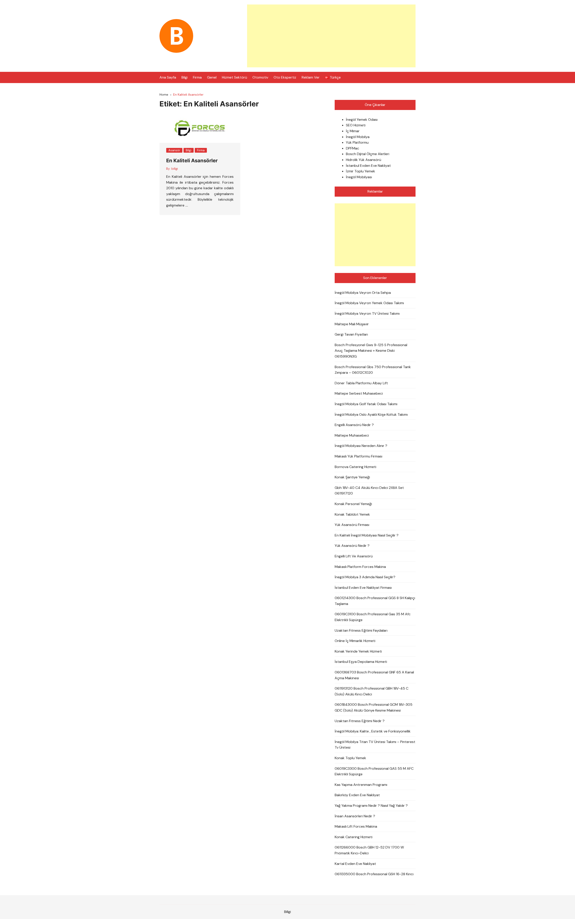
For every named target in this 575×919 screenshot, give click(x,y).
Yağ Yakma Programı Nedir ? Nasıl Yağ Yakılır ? (371, 805)
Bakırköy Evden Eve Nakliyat (357, 795)
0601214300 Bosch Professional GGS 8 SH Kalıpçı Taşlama (375, 601)
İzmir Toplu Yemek (360, 171)
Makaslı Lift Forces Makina (356, 826)
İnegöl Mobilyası (359, 177)
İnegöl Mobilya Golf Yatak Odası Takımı (366, 404)
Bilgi (184, 77)
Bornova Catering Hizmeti (355, 466)
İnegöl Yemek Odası (362, 119)
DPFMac (352, 148)
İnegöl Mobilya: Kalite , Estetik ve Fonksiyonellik (373, 731)
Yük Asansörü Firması (352, 524)
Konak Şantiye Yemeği (352, 477)
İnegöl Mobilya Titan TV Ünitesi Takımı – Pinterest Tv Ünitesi (375, 744)
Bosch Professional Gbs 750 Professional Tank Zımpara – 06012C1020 (373, 370)
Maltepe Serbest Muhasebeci (359, 393)
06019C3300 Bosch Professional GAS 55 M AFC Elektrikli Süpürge (374, 771)
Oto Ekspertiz (285, 77)
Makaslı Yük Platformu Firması (358, 456)
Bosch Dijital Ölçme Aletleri (367, 154)
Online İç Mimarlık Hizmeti (355, 640)
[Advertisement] (331, 35)
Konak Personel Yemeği (353, 503)
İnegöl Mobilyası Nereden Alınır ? (361, 445)
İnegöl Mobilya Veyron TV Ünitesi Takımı (367, 313)
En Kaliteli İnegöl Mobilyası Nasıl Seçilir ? (366, 535)
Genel (212, 77)
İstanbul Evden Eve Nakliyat (368, 165)
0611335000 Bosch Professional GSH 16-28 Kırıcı (374, 874)
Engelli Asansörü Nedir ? (354, 424)
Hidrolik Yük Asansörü (363, 159)
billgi (174, 169)
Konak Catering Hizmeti (353, 837)
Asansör (174, 150)
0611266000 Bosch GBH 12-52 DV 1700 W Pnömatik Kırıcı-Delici (369, 850)
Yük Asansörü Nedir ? (352, 545)
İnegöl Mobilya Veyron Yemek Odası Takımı (369, 303)
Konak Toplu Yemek (350, 758)
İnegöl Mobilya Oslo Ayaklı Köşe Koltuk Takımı (371, 414)
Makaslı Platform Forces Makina (360, 566)
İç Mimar (353, 131)
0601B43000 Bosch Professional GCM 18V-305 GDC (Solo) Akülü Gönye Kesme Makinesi (373, 707)
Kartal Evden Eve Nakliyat (355, 863)
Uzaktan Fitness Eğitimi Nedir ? (360, 721)
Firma (197, 77)
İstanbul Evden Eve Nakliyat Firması (363, 587)
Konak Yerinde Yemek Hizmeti (358, 651)
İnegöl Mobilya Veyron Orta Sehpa (363, 292)
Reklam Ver (311, 77)
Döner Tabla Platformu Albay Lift (361, 383)
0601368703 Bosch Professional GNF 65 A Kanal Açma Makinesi (374, 675)
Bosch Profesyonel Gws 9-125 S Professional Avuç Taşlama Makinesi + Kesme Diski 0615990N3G (371, 351)
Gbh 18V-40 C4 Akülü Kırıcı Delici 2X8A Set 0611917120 (369, 490)
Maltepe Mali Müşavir (352, 324)
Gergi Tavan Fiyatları (351, 334)
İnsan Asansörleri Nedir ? (355, 816)
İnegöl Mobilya (357, 136)
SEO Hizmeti (355, 125)
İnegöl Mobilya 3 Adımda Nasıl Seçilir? (365, 577)
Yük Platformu (357, 142)
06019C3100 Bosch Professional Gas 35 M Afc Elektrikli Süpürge (373, 617)
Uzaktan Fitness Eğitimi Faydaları (361, 630)
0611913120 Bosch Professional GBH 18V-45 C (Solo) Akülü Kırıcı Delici (371, 691)
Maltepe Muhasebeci (352, 435)
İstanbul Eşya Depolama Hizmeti (361, 661)
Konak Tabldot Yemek (352, 514)
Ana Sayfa (167, 77)
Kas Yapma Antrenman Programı (361, 784)
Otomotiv (260, 77)
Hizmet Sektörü (234, 77)
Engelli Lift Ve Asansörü (354, 556)
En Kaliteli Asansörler (192, 160)
